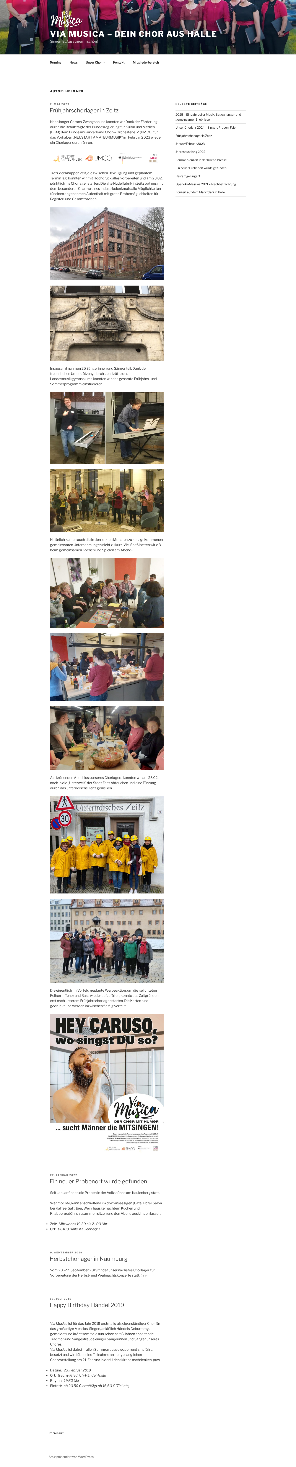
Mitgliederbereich (146, 62)
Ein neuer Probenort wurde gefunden (98, 1181)
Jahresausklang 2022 (190, 151)
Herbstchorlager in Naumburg (88, 1258)
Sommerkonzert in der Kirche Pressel (201, 160)
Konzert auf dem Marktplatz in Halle (200, 192)
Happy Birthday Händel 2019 (87, 1305)
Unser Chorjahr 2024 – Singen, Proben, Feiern (207, 127)
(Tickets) (122, 1386)
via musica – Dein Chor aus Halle (133, 34)
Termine (55, 62)
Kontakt (119, 62)
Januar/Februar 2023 (190, 143)
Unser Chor (94, 62)
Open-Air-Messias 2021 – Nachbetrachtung (206, 184)
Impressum (57, 1433)
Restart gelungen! (188, 176)
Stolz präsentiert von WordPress (71, 1457)
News (74, 62)
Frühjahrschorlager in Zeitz (84, 110)
